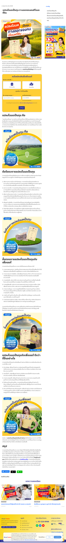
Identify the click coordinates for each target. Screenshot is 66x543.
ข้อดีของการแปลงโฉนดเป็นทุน (53, 13)
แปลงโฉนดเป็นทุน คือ (51, 11)
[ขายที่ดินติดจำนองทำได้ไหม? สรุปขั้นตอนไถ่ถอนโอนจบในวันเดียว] (49, 492)
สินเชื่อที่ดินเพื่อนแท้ (25, 523)
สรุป (48, 20)
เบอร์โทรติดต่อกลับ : (27, 95)
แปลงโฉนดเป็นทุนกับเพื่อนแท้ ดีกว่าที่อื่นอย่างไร (55, 18)
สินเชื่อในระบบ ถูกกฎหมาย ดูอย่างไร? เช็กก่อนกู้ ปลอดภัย (14, 504)
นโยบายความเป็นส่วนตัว (30, 540)
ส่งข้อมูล (22, 108)
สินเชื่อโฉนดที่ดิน (24, 459)
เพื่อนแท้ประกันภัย (25, 525)
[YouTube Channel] (43, 525)
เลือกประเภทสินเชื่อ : (8, 80)
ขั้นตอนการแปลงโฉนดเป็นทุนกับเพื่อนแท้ (55, 16)
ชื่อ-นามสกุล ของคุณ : (8, 95)
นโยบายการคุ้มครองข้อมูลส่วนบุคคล (26, 103)
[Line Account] (37, 525)
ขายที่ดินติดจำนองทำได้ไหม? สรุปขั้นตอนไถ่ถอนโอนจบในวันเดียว (49, 504)
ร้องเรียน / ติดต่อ (25, 529)
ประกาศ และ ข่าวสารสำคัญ (27, 527)
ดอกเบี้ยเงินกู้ (24, 521)
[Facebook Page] (40, 525)
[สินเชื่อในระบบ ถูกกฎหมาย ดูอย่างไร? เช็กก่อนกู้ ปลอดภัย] (16, 492)
